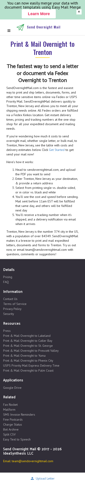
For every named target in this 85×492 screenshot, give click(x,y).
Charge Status (12, 424)
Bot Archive (11, 429)
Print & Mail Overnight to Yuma (24, 356)
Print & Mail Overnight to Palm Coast (28, 370)
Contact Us (10, 299)
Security (8, 314)
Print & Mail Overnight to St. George (28, 346)
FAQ (6, 282)
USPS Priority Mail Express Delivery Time (31, 365)
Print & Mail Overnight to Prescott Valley (31, 351)
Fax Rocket (10, 405)
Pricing (7, 277)
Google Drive (12, 387)
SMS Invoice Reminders (19, 414)
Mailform (9, 410)
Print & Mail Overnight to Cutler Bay (27, 341)
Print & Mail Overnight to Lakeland (27, 336)
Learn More (39, 14)
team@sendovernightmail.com (32, 461)
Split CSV (9, 434)
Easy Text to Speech (17, 439)
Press (7, 331)
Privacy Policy (12, 309)
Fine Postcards (13, 419)
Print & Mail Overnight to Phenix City (28, 360)
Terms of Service (15, 304)
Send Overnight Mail (44, 26)
